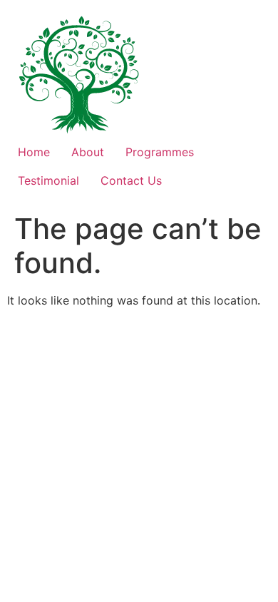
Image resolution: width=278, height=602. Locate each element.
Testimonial (48, 180)
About (87, 152)
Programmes (159, 152)
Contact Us (131, 180)
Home (34, 152)
